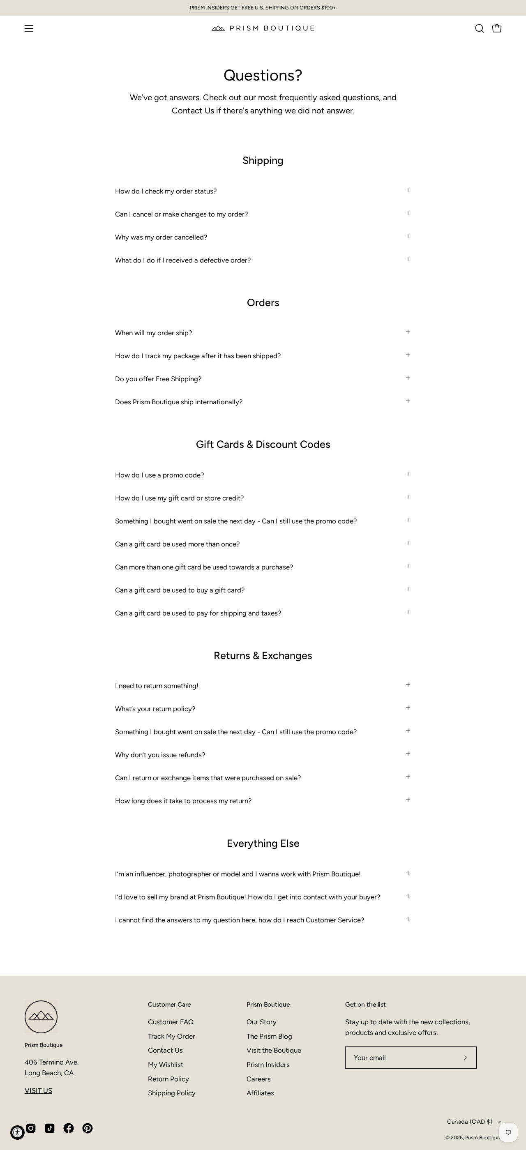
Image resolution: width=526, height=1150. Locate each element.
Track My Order (171, 1036)
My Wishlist (165, 1064)
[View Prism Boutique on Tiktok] (50, 1128)
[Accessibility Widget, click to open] (17, 1132)
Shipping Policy (172, 1093)
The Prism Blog (269, 1036)
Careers (259, 1079)
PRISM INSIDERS (209, 8)
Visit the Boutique (274, 1050)
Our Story (262, 1022)
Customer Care (169, 1004)
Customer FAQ (171, 1022)
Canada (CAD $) (469, 1121)
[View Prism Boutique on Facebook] (68, 1128)
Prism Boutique (43, 1045)
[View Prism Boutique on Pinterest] (87, 1128)
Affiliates (260, 1093)
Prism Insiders (268, 1064)
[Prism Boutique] (263, 28)
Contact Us (193, 110)
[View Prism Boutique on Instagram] (31, 1128)
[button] (479, 28)
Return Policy (168, 1079)
